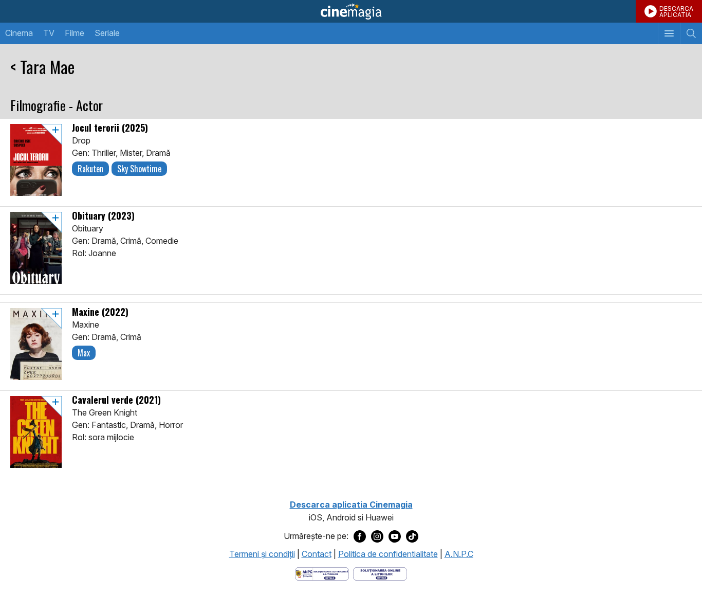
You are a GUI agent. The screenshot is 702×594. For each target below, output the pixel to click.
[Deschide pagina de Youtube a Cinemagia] (395, 536)
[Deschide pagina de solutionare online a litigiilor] (380, 573)
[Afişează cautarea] (691, 33)
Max (84, 353)
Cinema (19, 33)
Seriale (107, 33)
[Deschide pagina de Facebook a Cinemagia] (360, 536)
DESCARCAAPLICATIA (676, 12)
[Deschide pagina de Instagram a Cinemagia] (377, 536)
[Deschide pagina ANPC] (322, 573)
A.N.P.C (459, 554)
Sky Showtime (139, 169)
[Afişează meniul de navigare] (669, 33)
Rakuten (90, 169)
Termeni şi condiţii (262, 554)
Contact (316, 554)
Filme (74, 33)
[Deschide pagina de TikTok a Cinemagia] (412, 536)
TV (48, 33)
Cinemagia (351, 11)
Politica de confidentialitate (388, 554)
